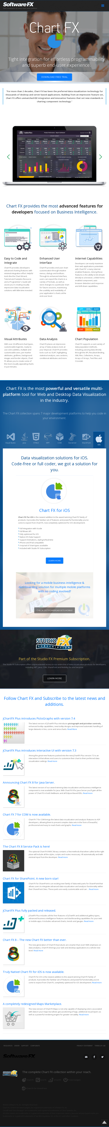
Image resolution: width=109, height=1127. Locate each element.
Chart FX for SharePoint (37, 1088)
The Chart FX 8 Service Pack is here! (26, 846)
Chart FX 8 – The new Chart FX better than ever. (35, 940)
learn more (54, 560)
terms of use (100, 1046)
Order (16, 1046)
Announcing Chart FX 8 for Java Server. (29, 782)
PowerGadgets (74, 1080)
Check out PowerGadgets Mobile (55, 610)
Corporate (35, 1046)
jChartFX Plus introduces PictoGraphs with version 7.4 (39, 718)
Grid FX (43, 1080)
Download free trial (54, 77)
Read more (52, 761)
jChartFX (57, 1080)
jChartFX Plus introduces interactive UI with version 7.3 (39, 750)
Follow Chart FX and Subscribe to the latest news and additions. (54, 701)
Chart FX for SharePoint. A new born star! (30, 878)
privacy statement (85, 1046)
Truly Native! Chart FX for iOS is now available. (33, 972)
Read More (72, 729)
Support (25, 1046)
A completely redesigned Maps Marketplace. (32, 1004)
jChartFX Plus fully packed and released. (29, 910)
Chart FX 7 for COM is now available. (27, 814)
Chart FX (30, 1080)
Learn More (54, 678)
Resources (8, 1046)
